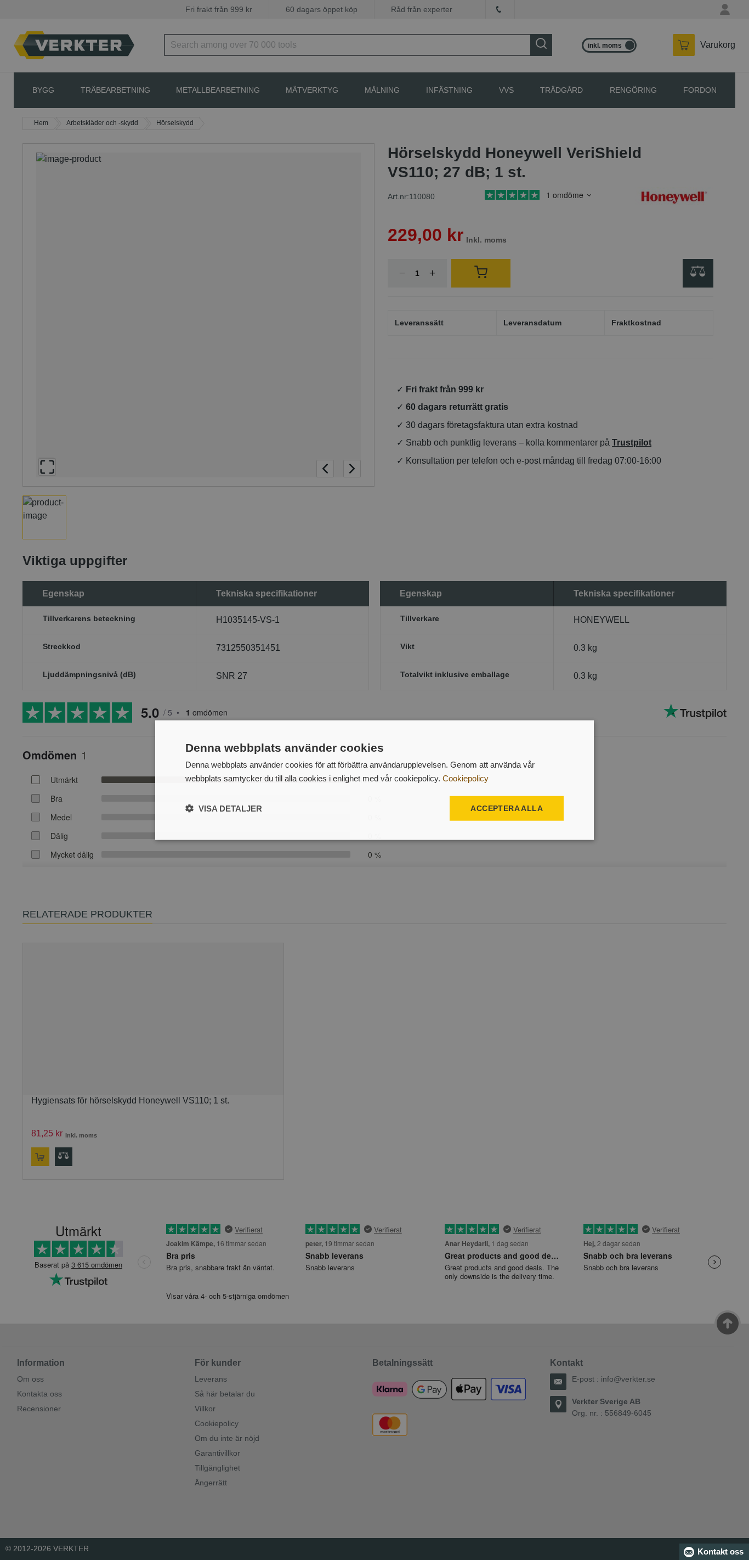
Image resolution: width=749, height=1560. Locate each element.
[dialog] (374, 780)
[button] (223, 808)
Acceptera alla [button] (506, 808)
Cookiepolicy (465, 777)
